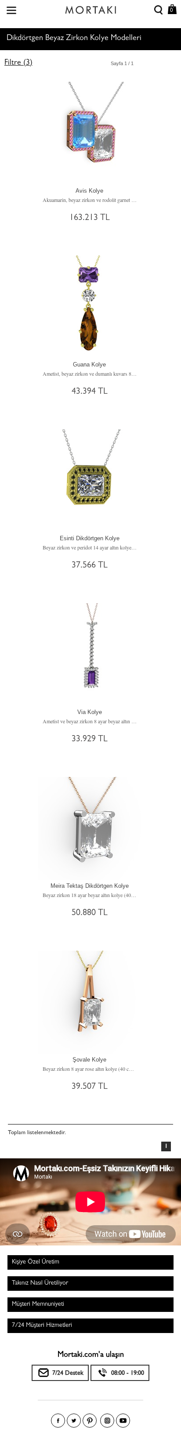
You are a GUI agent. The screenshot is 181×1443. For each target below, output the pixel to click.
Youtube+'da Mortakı (123, 1421)
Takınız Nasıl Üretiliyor (40, 1283)
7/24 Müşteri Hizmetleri (42, 1325)
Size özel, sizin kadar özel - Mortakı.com (90, 8)
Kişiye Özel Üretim (35, 1262)
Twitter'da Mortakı (74, 1421)
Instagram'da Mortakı (107, 1421)
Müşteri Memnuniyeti (38, 1304)
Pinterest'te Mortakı (90, 1421)
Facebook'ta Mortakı (58, 1421)
